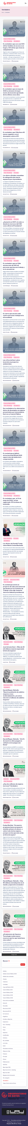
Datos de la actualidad (8, 1000)
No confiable (6, 1040)
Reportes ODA (6, 1072)
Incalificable (6, 1035)
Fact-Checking (8, 41)
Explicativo (5, 1021)
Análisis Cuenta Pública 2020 (10, 973)
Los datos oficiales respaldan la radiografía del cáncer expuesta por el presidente (13, 177)
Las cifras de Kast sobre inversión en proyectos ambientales (11, 362)
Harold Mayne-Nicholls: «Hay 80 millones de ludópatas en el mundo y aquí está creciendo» (13, 883)
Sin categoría (6, 1078)
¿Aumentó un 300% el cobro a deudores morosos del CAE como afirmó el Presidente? (13, 224)
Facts (4, 1027)
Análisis (5, 971)
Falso (4, 1029)
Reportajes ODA (6, 1067)
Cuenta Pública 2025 (8, 995)
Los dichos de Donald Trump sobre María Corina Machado (13, 544)
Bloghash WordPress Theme (14, 1123)
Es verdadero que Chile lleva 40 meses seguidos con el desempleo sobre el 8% (14, 134)
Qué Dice (5, 1064)
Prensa (4, 1059)
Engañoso (5, 1016)
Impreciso (16, 357)
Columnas (5, 981)
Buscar (5, 961)
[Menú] (25, 3)
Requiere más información (9, 1075)
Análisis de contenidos (8, 976)
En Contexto (6, 1013)
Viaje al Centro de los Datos (9, 1083)
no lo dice (5, 1043)
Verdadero (16, 41)
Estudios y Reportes (7, 1019)
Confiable (5, 984)
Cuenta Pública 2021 (8, 989)
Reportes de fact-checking (9, 1070)
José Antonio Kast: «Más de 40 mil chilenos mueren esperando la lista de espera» (14, 649)
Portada (16, 86)
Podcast (5, 1054)
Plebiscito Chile (6, 1051)
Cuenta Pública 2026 (9, 38)
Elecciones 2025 (14, 579)
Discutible (5, 1005)
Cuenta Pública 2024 (8, 992)
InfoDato (5, 1038)
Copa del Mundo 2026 (8, 987)
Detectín (6, 579)
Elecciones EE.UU (7, 1011)
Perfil (4, 1046)
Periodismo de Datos (8, 1048)
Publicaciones (6, 1062)
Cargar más (14, 954)
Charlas (5, 979)
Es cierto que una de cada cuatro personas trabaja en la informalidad (13, 315)
